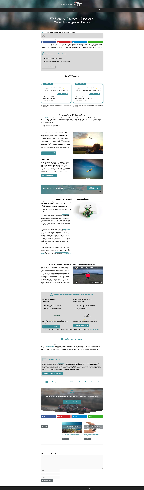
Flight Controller (65, 214)
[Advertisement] (88, 239)
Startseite (43, 32)
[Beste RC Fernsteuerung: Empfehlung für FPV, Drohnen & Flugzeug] (93, 431)
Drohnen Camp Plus (93, 329)
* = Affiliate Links (78, 488)
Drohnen (52, 10)
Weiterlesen (44, 426)
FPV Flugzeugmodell (49, 117)
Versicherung (71, 10)
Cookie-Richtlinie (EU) (99, 488)
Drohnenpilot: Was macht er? (46, 423)
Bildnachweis (72, 488)
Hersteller (46, 10)
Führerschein (78, 10)
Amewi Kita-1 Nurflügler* (57, 87)
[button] (48, 42)
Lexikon (95, 10)
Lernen (90, 10)
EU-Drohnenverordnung (50, 346)
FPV (65, 10)
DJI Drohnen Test (59, 10)
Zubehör (85, 10)
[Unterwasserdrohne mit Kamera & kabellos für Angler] (72, 431)
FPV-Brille (53, 243)
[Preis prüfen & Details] (46, 92)
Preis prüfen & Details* (62, 93)
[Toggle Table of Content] (53, 67)
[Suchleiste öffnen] (99, 10)
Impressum (92, 488)
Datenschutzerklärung (86, 488)
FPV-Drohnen (61, 363)
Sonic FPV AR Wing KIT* (88, 87)
